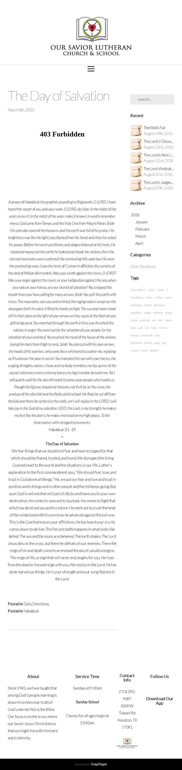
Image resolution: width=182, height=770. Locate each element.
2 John (149, 297)
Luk (147, 327)
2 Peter (158, 297)
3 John (168, 297)
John (160, 320)
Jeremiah (145, 320)
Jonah (168, 320)
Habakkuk (31, 611)
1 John (150, 290)
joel (164, 343)
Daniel (147, 305)
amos (157, 343)
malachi (134, 350)
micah (144, 350)
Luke (140, 327)
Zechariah (146, 335)
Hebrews (158, 312)
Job (154, 320)
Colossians (136, 305)
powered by (91, 764)
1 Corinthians (137, 290)
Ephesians (159, 305)
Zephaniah (136, 343)
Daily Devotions (36, 604)
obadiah (154, 350)
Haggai (147, 312)
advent (148, 343)
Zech (157, 335)
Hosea (168, 312)
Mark (154, 327)
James (133, 320)
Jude (132, 327)
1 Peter (160, 290)
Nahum (163, 327)
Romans (134, 335)
